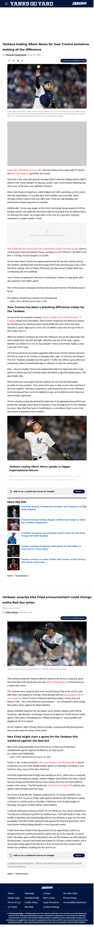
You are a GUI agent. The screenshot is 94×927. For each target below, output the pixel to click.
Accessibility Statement (74, 902)
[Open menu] (6, 3)
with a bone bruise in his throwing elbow (57, 762)
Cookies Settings (51, 907)
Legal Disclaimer (51, 902)
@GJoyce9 (58, 750)
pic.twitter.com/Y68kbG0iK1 (21, 753)
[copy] (22, 60)
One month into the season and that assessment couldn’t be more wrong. (42, 248)
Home (10, 576)
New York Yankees (20, 173)
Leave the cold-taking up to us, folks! (25, 170)
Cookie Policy (31, 902)
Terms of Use (14, 902)
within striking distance (56, 682)
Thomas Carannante (16, 55)
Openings (29, 893)
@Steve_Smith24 (19, 298)
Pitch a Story (49, 898)
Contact (47, 893)
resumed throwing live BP (59, 785)
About (11, 893)
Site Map (29, 907)
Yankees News (21, 576)
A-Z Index (12, 907)
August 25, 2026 (43, 757)
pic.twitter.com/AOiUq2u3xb (43, 298)
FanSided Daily (32, 898)
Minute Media (18, 913)
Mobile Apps (14, 898)
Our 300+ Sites (70, 893)
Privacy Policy (70, 898)
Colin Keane (12, 612)
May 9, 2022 (41, 301)
